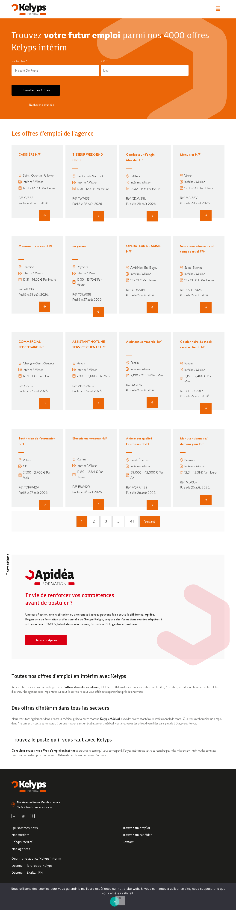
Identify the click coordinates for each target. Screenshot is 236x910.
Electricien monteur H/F (89, 438)
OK (114, 902)
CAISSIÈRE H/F (29, 154)
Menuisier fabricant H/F (35, 245)
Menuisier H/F (190, 154)
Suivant (149, 521)
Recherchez (19, 61)
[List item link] (62, 828)
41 (132, 521)
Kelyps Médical (110, 718)
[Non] (120, 900)
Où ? (104, 61)
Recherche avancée (41, 104)
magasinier (80, 245)
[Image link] (29, 9)
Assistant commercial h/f (144, 341)
